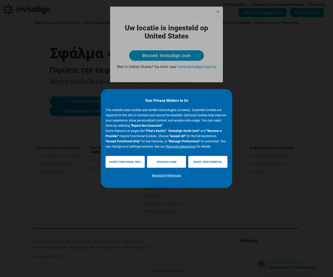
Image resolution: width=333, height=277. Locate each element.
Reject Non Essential (208, 161)
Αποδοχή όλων (166, 161)
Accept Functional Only (125, 161)
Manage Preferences (166, 175)
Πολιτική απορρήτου (181, 146)
